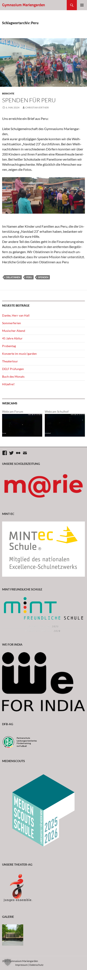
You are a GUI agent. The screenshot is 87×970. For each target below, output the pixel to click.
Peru (29, 277)
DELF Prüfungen (13, 369)
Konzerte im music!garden (19, 353)
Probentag (9, 346)
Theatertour (10, 361)
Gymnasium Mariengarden (23, 5)
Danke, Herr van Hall (16, 315)
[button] (7, 962)
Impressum (21, 964)
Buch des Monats (13, 376)
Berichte (8, 93)
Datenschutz (36, 964)
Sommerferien (11, 323)
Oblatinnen (13, 277)
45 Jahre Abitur (12, 338)
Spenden (43, 277)
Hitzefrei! (8, 384)
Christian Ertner (37, 107)
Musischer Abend (13, 330)
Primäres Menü (82, 5)
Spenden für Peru (29, 100)
